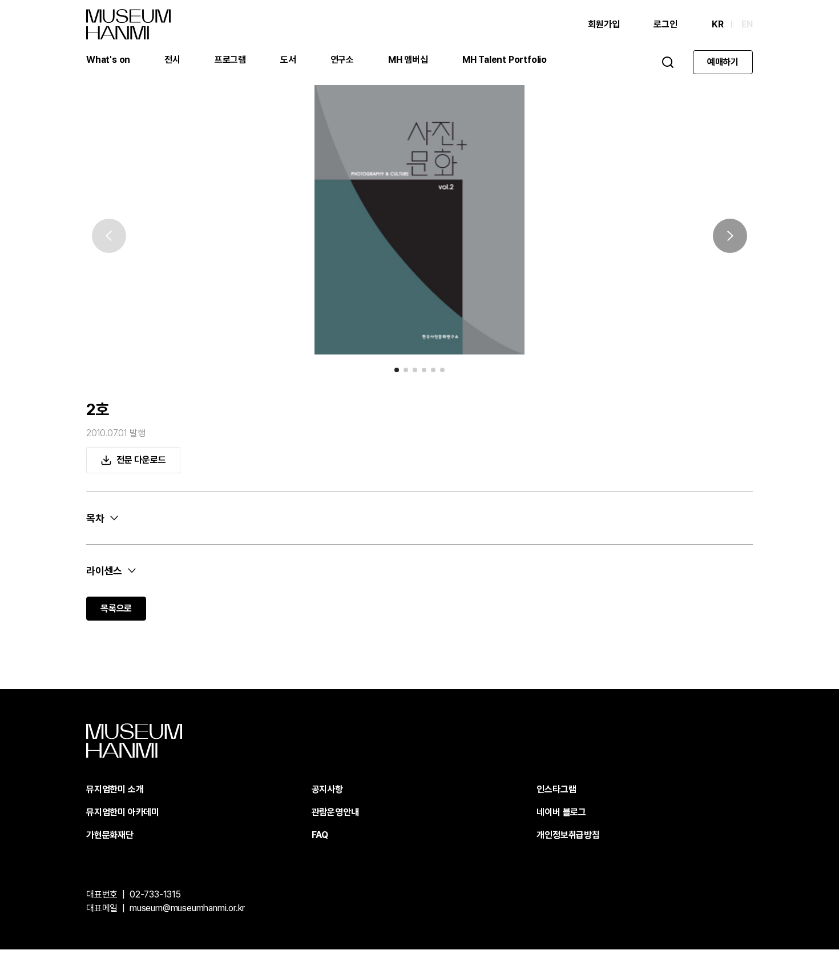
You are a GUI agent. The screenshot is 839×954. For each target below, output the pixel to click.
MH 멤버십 (408, 59)
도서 (288, 59)
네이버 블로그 (561, 812)
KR (718, 24)
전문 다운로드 (141, 459)
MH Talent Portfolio (504, 59)
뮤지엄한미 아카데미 (122, 812)
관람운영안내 (335, 812)
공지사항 (327, 789)
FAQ (320, 835)
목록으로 (116, 608)
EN (747, 24)
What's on (108, 59)
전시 (172, 59)
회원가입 (603, 24)
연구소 (342, 59)
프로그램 (230, 59)
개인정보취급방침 (568, 835)
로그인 (665, 24)
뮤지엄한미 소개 (114, 789)
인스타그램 (556, 789)
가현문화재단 (110, 835)
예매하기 (723, 62)
